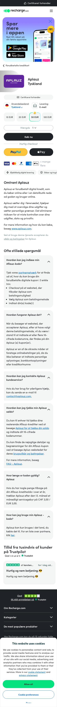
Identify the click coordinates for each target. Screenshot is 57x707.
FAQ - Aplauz (14, 463)
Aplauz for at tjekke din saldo (32, 428)
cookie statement (37, 672)
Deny (28, 702)
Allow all (28, 684)
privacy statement (28, 675)
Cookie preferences (28, 694)
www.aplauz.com (21, 228)
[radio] (9, 117)
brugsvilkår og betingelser (28, 453)
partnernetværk (28, 272)
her (13, 535)
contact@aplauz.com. (19, 396)
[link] (17, 48)
